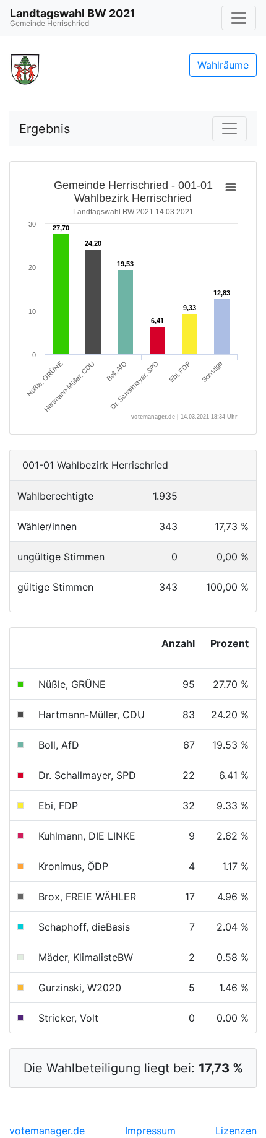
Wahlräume (223, 65)
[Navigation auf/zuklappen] (238, 18)
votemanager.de (47, 1130)
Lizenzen (236, 1130)
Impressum (150, 1130)
